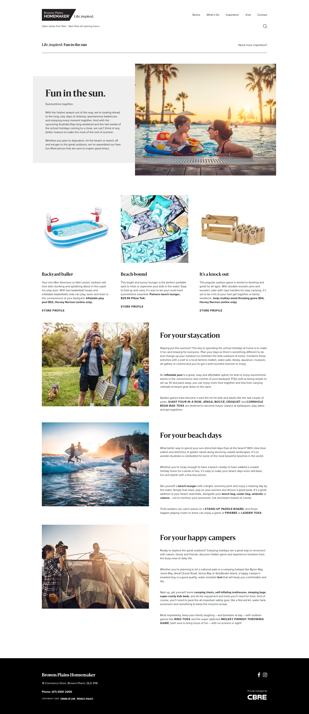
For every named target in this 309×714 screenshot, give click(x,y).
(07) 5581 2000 (62, 692)
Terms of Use (67, 698)
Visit (248, 15)
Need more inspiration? (252, 45)
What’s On (213, 15)
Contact (262, 15)
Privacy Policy (85, 698)
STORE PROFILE (53, 310)
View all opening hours (87, 26)
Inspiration (232, 15)
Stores (196, 15)
